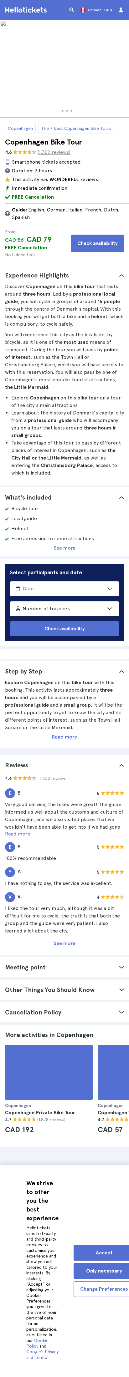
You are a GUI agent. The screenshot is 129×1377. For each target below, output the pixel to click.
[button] (64, 275)
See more (64, 548)
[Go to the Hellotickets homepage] (27, 10)
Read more (64, 737)
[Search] (71, 10)
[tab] (64, 275)
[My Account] (120, 10)
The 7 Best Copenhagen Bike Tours (76, 128)
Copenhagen (20, 128)
